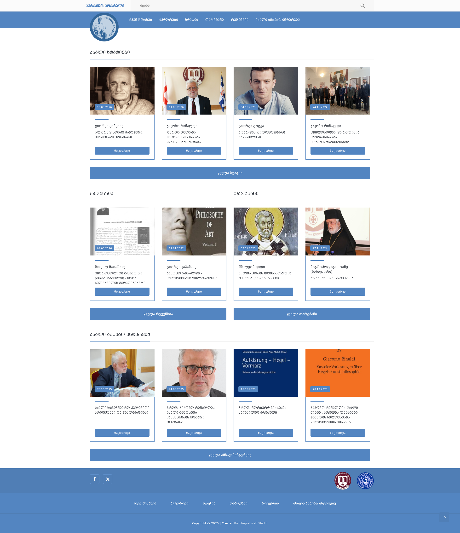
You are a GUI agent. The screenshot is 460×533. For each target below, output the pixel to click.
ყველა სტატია (230, 173)
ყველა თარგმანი (302, 314)
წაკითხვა (122, 150)
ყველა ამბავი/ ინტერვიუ (230, 455)
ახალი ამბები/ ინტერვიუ (278, 20)
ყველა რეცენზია (158, 314)
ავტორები (168, 20)
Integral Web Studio (253, 523)
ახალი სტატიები (110, 52)
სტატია (191, 20)
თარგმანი (214, 20)
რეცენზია (239, 20)
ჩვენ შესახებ (140, 20)
